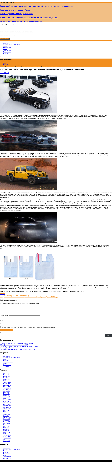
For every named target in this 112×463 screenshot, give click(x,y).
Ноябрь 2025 (6, 386)
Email (2, 321)
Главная (5, 43)
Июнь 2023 (6, 429)
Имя (1, 318)
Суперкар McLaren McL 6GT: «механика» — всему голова (16, 343)
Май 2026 (6, 377)
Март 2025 (6, 398)
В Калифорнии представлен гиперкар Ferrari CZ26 (14, 345)
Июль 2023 (6, 427)
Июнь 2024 (6, 411)
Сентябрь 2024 (7, 407)
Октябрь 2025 (7, 388)
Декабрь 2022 (7, 438)
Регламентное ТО (8, 47)
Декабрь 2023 (7, 420)
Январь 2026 (6, 383)
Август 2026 (6, 373)
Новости (5, 53)
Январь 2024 (6, 419)
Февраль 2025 (7, 399)
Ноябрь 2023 (6, 422)
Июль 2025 (6, 392)
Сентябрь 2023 (7, 424)
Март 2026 (6, 380)
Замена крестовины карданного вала (16, 14)
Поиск (2, 333)
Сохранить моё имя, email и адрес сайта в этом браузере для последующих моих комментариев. (28, 327)
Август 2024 (6, 408)
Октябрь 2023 (7, 423)
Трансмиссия (7, 50)
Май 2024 (6, 413)
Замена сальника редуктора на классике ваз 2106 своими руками (29, 17)
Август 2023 (6, 426)
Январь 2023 (6, 436)
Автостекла (6, 356)
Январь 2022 (6, 441)
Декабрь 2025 (7, 385)
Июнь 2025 (6, 394)
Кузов (5, 46)
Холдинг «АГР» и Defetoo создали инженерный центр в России (18, 349)
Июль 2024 (6, 410)
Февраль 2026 (7, 382)
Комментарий (4, 315)
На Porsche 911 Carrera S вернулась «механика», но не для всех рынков (20, 346)
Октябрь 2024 (7, 405)
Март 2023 (6, 433)
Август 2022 (6, 439)
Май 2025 (6, 395)
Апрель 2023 (6, 432)
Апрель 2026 (6, 379)
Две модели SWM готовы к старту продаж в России (14, 295)
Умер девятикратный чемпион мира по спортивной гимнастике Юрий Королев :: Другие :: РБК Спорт (29, 297)
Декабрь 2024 (7, 402)
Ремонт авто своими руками (16, 31)
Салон (5, 49)
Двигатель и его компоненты (11, 44)
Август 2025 (6, 391)
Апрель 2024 (6, 414)
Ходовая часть (7, 52)
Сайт (1, 324)
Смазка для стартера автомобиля (15, 10)
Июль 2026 (6, 375)
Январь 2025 (6, 401)
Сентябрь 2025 (7, 389)
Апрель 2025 (6, 397)
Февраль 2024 (7, 417)
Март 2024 (6, 416)
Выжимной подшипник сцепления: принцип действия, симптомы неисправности (36, 6)
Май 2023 (6, 430)
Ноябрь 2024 (6, 404)
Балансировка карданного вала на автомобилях (21, 21)
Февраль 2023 (7, 435)
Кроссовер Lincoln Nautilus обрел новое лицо (12, 347)
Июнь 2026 (6, 376)
